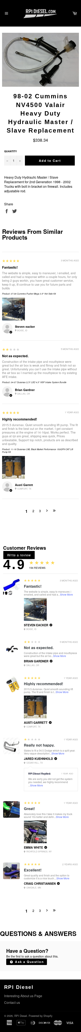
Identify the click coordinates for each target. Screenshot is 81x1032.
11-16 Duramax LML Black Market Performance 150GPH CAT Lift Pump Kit (37, 450)
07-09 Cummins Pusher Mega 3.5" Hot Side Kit (33, 293)
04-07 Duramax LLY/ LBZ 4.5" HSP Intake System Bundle (38, 382)
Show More (66, 594)
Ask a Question (29, 961)
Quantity (10, 151)
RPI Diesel (20, 1016)
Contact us (12, 1002)
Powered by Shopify (40, 1016)
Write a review (19, 555)
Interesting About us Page (23, 995)
